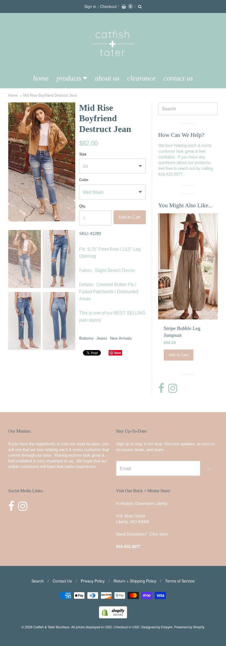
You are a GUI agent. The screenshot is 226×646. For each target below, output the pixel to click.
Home (41, 78)
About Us (107, 78)
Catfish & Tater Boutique (51, 626)
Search (37, 581)
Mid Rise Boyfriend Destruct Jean (50, 95)
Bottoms (86, 338)
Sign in (90, 6)
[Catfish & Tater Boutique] (113, 63)
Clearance (141, 78)
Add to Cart (130, 217)
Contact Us (178, 78)
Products (69, 78)
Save (117, 353)
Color (83, 180)
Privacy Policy (93, 581)
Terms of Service (180, 581)
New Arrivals (121, 338)
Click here (158, 534)
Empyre (167, 626)
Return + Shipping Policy (135, 581)
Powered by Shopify (189, 626)
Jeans (101, 338)
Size (83, 154)
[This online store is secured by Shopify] (113, 616)
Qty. (82, 206)
